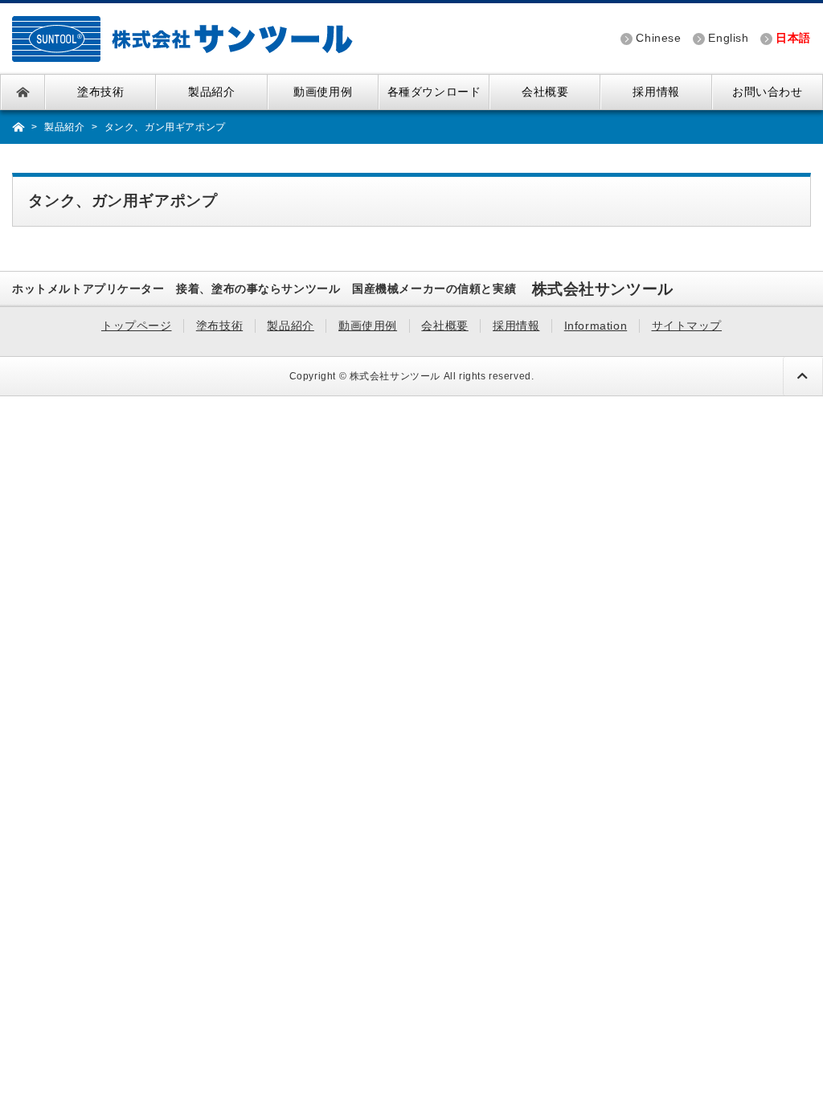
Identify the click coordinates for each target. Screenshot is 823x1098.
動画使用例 (322, 92)
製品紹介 (211, 92)
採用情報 (656, 92)
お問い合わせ (767, 92)
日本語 (793, 38)
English (728, 38)
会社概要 (545, 92)
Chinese (658, 38)
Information (595, 325)
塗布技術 (100, 92)
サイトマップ (687, 325)
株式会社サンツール (395, 376)
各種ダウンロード (434, 92)
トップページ (23, 92)
